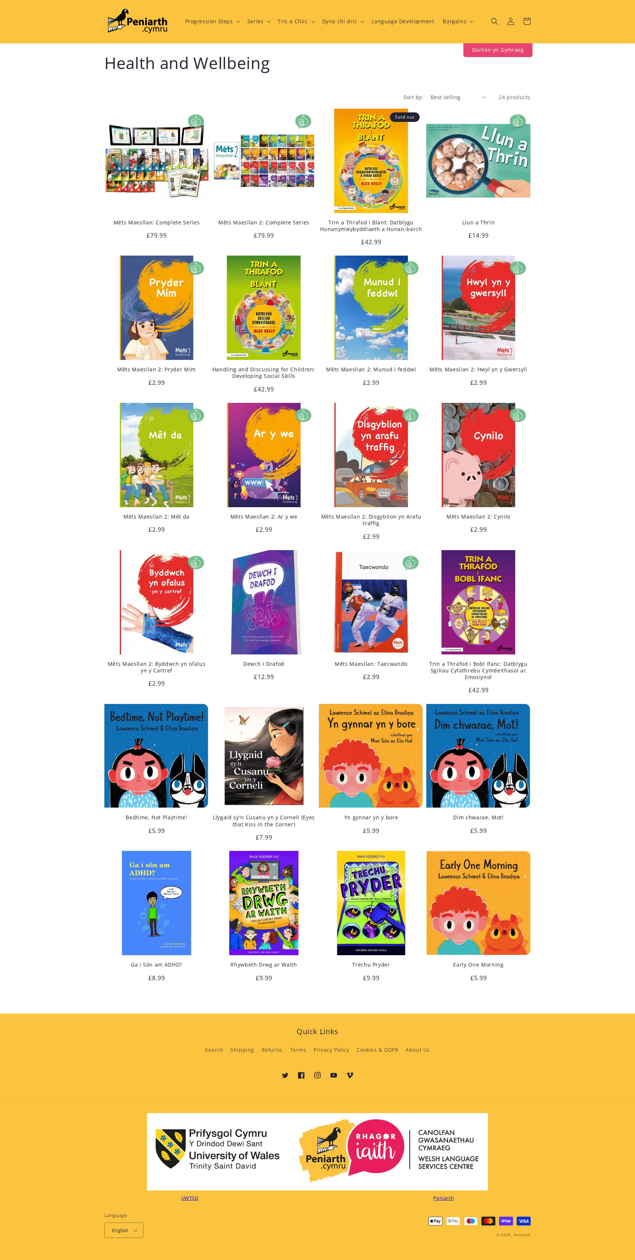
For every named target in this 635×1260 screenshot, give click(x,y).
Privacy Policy (331, 1049)
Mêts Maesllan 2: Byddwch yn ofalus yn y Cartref (156, 667)
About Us (418, 1049)
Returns (272, 1049)
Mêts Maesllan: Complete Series (157, 222)
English (120, 1230)
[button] (212, 21)
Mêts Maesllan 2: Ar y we (264, 516)
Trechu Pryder (371, 964)
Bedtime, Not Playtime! (156, 817)
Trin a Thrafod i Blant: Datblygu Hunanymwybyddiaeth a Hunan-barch (371, 225)
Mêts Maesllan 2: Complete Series (263, 222)
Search (214, 1049)
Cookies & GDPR (377, 1049)
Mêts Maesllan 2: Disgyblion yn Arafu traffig (371, 520)
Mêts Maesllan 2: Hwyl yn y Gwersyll (478, 369)
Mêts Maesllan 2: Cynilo (478, 516)
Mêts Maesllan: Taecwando (371, 664)
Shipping (242, 1049)
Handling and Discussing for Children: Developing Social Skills (263, 372)
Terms (298, 1049)
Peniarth (522, 1234)
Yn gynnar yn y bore (371, 817)
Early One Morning (478, 964)
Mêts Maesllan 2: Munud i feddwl (371, 369)
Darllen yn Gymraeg (498, 49)
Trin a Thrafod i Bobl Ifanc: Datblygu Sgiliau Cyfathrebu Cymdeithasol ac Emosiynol (478, 670)
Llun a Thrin (478, 222)
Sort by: (413, 97)
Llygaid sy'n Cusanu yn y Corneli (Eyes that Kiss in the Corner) (264, 820)
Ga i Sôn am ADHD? (156, 964)
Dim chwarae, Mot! (478, 817)
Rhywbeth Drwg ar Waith (263, 964)
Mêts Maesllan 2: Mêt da (156, 516)
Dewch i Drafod (263, 664)
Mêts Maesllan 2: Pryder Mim (156, 369)
